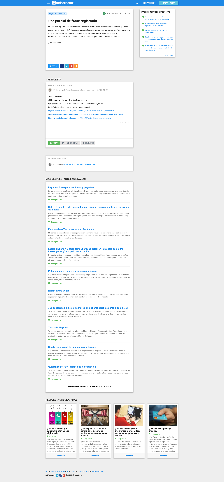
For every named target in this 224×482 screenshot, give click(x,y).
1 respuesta (56, 300)
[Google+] (63, 475)
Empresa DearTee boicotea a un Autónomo (71, 229)
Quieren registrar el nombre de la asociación (72, 366)
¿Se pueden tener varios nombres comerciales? (156, 31)
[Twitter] (56, 475)
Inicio (47, 471)
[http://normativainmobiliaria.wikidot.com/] (98, 90)
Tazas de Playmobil (58, 327)
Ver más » (169, 55)
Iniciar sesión (149, 3)
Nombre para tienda (58, 290)
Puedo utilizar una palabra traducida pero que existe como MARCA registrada (158, 18)
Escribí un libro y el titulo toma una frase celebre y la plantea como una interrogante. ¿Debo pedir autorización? (85, 250)
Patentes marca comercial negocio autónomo (72, 271)
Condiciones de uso (83, 471)
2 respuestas (56, 200)
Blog (67, 471)
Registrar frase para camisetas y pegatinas (71, 187)
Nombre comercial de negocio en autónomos (72, 347)
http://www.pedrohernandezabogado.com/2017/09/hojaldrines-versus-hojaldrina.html (81, 111)
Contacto (73, 471)
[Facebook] (60, 475)
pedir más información (84, 164)
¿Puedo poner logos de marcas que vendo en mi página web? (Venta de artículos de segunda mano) (159, 48)
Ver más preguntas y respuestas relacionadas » (89, 387)
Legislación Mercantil (57, 14)
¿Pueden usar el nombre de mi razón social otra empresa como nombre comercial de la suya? (159, 39)
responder (68, 164)
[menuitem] (62, 66)
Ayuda (63, 471)
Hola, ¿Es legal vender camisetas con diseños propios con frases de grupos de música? (89, 208)
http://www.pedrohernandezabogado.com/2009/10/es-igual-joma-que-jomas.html (79, 118)
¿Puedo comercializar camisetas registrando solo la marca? (155, 25)
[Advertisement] (89, 54)
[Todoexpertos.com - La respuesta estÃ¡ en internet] (63, 3)
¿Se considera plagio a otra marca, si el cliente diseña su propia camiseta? (88, 307)
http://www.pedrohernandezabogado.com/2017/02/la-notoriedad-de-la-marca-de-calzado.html (86, 114)
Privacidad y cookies (97, 471)
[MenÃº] (49, 3)
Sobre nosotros (55, 471)
